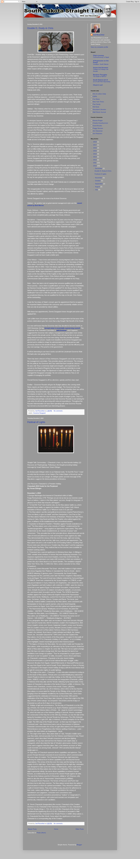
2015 (95, 151)
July (96, 189)
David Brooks (97, 126)
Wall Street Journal (99, 112)
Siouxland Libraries (99, 109)
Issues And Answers (100, 67)
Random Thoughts (100, 75)
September (99, 184)
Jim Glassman (98, 131)
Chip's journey (98, 55)
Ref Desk (96, 107)
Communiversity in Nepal (101, 57)
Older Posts (80, 829)
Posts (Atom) (41, 833)
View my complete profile (99, 47)
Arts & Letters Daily (99, 94)
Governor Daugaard (39, 413)
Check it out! (98, 85)
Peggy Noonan (98, 128)
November (99, 178)
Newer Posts (32, 829)
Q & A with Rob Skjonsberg (101, 81)
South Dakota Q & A (100, 80)
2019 (95, 142)
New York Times (98, 102)
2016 (95, 148)
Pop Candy (96, 104)
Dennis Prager (98, 120)
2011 (95, 163)
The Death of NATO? (99, 76)
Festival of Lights (36, 422)
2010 (95, 166)
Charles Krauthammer (100, 123)
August (97, 187)
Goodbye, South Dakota (100, 64)
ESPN (95, 96)
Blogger (79, 845)
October (98, 181)
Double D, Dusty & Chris (40, 28)
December (99, 168)
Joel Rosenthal (98, 35)
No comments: (58, 411)
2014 (95, 154)
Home (56, 829)
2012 (95, 160)
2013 (95, 157)
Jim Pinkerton (97, 133)
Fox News (96, 99)
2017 (95, 145)
